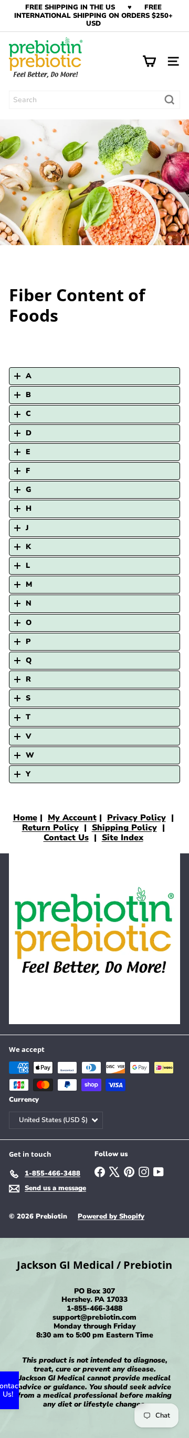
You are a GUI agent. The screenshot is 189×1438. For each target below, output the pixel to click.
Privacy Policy (136, 818)
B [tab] (28, 395)
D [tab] (29, 433)
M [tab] (29, 584)
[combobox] (94, 100)
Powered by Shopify (111, 1216)
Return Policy (50, 827)
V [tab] (28, 736)
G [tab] (28, 490)
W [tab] (30, 755)
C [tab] (28, 414)
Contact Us (66, 837)
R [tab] (28, 679)
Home (25, 818)
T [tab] (28, 717)
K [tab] (28, 547)
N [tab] (29, 603)
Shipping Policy (124, 827)
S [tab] (28, 698)
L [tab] (28, 565)
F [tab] (28, 471)
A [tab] (29, 376)
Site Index (122, 837)
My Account (72, 818)
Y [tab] (28, 774)
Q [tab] (29, 660)
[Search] (169, 100)
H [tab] (29, 508)
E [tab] (28, 452)
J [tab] (27, 528)
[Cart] (149, 61)
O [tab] (29, 623)
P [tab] (28, 641)
